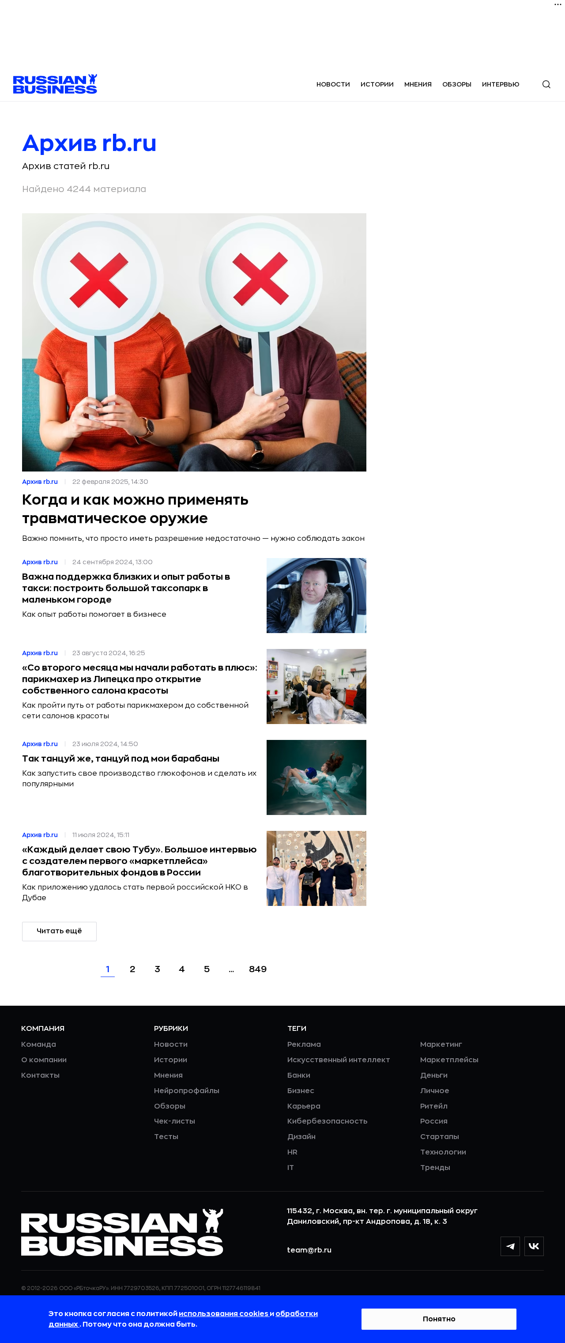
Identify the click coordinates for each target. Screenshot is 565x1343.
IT (290, 1167)
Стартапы (439, 1136)
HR (292, 1152)
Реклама (304, 1044)
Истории (377, 84)
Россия (434, 1121)
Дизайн (301, 1136)
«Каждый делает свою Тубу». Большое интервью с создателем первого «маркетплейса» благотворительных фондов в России (139, 861)
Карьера (303, 1106)
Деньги (434, 1075)
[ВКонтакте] (534, 1246)
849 (258, 969)
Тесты (166, 1136)
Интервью (501, 84)
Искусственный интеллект (338, 1060)
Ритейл (434, 1106)
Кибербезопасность (327, 1121)
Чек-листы (174, 1121)
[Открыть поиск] (546, 84)
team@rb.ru (309, 1250)
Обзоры (456, 84)
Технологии (443, 1152)
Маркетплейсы (449, 1060)
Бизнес (300, 1090)
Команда (38, 1044)
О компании (44, 1060)
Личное (434, 1090)
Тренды (435, 1167)
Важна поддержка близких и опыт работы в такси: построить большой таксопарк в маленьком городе (126, 588)
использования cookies (224, 1313)
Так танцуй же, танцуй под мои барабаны (120, 758)
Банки (298, 1075)
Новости (333, 84)
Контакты (40, 1075)
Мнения (418, 84)
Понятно (439, 1319)
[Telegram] (510, 1246)
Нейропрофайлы (186, 1090)
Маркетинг (441, 1044)
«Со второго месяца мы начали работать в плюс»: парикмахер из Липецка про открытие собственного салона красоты (139, 679)
